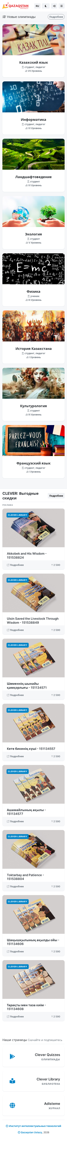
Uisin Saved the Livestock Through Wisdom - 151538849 (33, 620)
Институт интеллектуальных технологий (35, 1125)
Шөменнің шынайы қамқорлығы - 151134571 (27, 685)
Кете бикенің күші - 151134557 (31, 749)
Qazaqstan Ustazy (31, 1132)
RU (37, 5)
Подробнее (56, 16)
